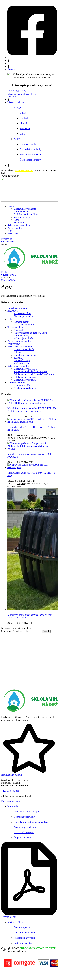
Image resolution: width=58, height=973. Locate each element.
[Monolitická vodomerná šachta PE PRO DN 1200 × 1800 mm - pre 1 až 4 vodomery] (32, 403)
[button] (10, 176)
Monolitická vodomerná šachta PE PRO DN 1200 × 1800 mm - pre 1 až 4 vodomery (31, 409)
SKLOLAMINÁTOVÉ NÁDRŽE (38, 948)
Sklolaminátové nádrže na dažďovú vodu (34, 374)
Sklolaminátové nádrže (18, 366)
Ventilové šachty (22, 360)
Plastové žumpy (21, 335)
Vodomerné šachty (16, 382)
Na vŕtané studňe (22, 385)
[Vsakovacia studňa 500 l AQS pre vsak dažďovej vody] (32, 467)
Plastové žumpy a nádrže (19, 341)
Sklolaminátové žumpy (25, 379)
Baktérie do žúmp (22, 313)
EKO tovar (12, 310)
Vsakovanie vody (22, 363)
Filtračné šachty (21, 321)
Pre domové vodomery (25, 388)
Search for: (6, 631)
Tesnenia (18, 357)
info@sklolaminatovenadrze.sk (22, 94)
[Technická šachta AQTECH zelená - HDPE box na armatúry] (32, 421)
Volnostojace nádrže (23, 338)
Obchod (13, 280)
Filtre (10, 319)
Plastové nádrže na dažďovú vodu (30, 332)
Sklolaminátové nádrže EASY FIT (30, 371)
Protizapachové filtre (24, 324)
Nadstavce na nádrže (24, 349)
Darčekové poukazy (17, 308)
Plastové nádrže (15, 327)
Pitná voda (19, 330)
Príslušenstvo (13, 344)
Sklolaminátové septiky (25, 377)
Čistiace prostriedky (23, 316)
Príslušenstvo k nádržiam (19, 346)
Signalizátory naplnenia (25, 355)
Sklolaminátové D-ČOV (25, 368)
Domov (5, 280)
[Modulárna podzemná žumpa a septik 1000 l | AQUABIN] (32, 448)
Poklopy (18, 352)
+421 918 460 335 (16, 91)
